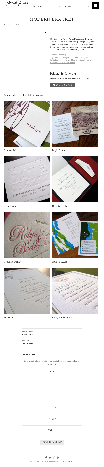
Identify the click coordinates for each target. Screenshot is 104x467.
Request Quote (62, 85)
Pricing (55, 7)
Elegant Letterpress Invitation (66, 57)
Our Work (39, 7)
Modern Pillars (28, 333)
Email (52, 419)
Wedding (62, 55)
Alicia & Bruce (27, 342)
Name (52, 408)
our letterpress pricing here (67, 47)
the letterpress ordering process (77, 78)
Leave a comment (13, 24)
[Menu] (95, 5)
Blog (80, 7)
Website (52, 430)
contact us (85, 47)
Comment (52, 371)
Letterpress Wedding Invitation (71, 60)
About (67, 7)
